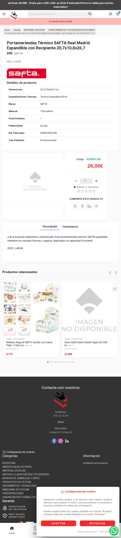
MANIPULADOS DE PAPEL (17, 466)
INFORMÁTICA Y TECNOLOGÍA (19, 485)
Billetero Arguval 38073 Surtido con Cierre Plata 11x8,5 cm (29, 344)
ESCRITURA (8, 463)
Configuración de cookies (21, 452)
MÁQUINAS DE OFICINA (15, 489)
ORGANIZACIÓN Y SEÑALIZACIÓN (21, 497)
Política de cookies (107, 531)
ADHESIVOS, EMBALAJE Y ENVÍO (21, 478)
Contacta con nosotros (95, 463)
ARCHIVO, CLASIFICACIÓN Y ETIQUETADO (25, 474)
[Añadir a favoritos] (56, 289)
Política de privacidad (87, 531)
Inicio (7, 30)
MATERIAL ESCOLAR (34, 30)
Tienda (16, 30)
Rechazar (97, 523)
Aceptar (58, 523)
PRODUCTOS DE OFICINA (16, 481)
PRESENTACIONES (12, 493)
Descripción (50, 226)
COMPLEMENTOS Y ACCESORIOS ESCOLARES (71, 30)
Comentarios (70, 226)
